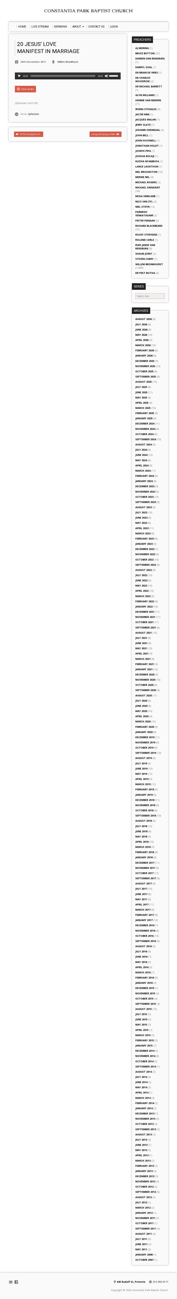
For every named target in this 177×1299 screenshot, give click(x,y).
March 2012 (143, 1207)
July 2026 (141, 324)
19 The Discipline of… (30, 134)
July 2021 (141, 638)
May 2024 (141, 460)
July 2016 (141, 951)
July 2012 (141, 1202)
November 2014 (145, 1056)
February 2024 (144, 475)
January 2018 (144, 857)
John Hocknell (145, 140)
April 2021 (141, 653)
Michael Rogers (146, 182)
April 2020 (141, 716)
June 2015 (141, 1019)
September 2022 (145, 564)
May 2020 (141, 711)
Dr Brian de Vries (146, 72)
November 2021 (145, 617)
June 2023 (141, 517)
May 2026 (141, 334)
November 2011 (145, 1218)
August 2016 (143, 946)
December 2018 (144, 800)
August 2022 (143, 570)
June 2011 (141, 1244)
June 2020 (141, 705)
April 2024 (141, 465)
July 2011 (141, 1239)
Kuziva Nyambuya (147, 161)
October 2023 (144, 496)
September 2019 (145, 752)
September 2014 (145, 1066)
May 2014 (141, 1087)
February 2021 (144, 664)
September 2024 (145, 439)
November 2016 (145, 930)
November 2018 (145, 805)
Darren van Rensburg (150, 58)
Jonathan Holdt (147, 145)
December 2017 (144, 862)
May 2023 (141, 522)
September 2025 (145, 376)
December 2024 (144, 423)
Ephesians (33, 114)
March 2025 (143, 408)
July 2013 (141, 1139)
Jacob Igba (142, 114)
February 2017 (144, 914)
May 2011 (141, 1249)
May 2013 (141, 1150)
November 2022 (145, 554)
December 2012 (144, 1176)
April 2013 (141, 1155)
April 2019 (141, 779)
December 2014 (144, 1050)
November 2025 (145, 366)
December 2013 (144, 1113)
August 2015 (143, 1009)
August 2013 (143, 1134)
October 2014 (144, 1061)
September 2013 (145, 1129)
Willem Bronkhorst (67, 61)
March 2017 (143, 909)
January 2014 (144, 1108)
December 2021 (144, 611)
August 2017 (143, 883)
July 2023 (141, 512)
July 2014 (141, 1077)
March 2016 (143, 972)
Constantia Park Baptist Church (88, 11)
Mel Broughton (146, 171)
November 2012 (145, 1181)
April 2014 (141, 1092)
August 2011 (143, 1233)
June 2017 (141, 894)
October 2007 (144, 1259)
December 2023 (144, 486)
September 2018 (145, 815)
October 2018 (144, 810)
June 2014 (141, 1082)
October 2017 (144, 873)
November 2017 (145, 868)
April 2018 (141, 841)
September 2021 (145, 627)
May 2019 (141, 773)
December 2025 (144, 361)
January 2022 (144, 606)
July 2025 (141, 387)
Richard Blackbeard (148, 225)
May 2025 (141, 397)
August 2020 (143, 695)
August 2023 (143, 507)
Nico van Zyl (144, 201)
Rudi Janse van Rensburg (145, 246)
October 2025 (144, 371)
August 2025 (143, 381)
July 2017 (141, 888)
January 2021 (144, 669)
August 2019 (143, 758)
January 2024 (144, 481)
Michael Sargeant (147, 187)
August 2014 (143, 1071)
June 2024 (141, 455)
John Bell (141, 135)
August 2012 (143, 1197)
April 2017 (141, 904)
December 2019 (144, 737)
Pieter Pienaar (145, 220)
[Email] (10, 1282)
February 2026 (144, 350)
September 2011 (145, 1228)
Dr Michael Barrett (148, 86)
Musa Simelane (145, 196)
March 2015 (143, 1035)
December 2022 (144, 549)
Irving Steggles (146, 109)
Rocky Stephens (146, 234)
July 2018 (141, 826)
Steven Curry (144, 258)
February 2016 (144, 977)
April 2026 (141, 340)
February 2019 (144, 789)
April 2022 (141, 590)
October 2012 (144, 1186)
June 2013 (141, 1144)
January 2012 (144, 1212)
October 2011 (144, 1223)
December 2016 (144, 925)
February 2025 (144, 413)
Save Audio (27, 89)
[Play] (19, 76)
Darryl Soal (143, 67)
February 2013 (144, 1165)
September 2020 (145, 690)
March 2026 (143, 345)
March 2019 (143, 784)
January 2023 (144, 543)
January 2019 (144, 794)
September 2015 (145, 1003)
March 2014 (143, 1098)
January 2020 (144, 732)
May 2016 (141, 962)
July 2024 (141, 449)
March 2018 (143, 847)
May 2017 (141, 899)
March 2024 (143, 470)
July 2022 (141, 575)
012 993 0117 (160, 1281)
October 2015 (144, 998)
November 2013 (145, 1118)
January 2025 (144, 418)
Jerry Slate (143, 124)
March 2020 (143, 721)
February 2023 (144, 538)
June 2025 (141, 392)
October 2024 (144, 434)
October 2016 (144, 935)
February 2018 (144, 852)
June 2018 (141, 831)
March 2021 (143, 659)
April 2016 (141, 967)
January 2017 (144, 920)
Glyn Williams (145, 95)
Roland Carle (144, 239)
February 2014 (144, 1103)
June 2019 (141, 768)
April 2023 (141, 528)
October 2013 (144, 1124)
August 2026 (143, 319)
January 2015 (144, 1045)
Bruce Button (145, 53)
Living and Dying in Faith (103, 134)
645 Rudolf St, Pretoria (131, 1281)
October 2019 (144, 747)
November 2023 (145, 491)
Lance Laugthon (146, 166)
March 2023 (143, 533)
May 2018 (141, 836)
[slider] (114, 75)
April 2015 (141, 1030)
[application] (68, 75)
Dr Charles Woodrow (142, 79)
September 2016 (145, 941)
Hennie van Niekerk (148, 100)
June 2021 (141, 643)
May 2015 (141, 1024)
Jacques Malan (145, 119)
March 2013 (143, 1160)
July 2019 (141, 763)
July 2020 (141, 700)
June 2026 (141, 329)
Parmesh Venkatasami (144, 213)
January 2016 (144, 982)
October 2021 (144, 622)
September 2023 (145, 502)
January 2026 (144, 355)
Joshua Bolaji (144, 156)
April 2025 (141, 402)
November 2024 (145, 429)
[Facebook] (16, 1282)
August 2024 (143, 444)
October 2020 (144, 685)
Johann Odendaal (147, 130)
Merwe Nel (142, 177)
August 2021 (143, 632)
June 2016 (141, 956)
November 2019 (145, 742)
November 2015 (145, 993)
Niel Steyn (142, 206)
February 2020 (144, 726)
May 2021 (141, 648)
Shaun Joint (143, 253)
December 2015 (144, 988)
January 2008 (144, 1254)
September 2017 (145, 878)
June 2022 (141, 580)
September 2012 (145, 1191)
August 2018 (143, 820)
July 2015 (141, 1014)
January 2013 (144, 1171)
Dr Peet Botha (145, 273)
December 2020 (144, 674)
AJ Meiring (142, 48)
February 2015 (144, 1040)
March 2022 (143, 596)
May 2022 (141, 585)
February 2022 (144, 601)
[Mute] (106, 76)
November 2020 (145, 679)
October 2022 (144, 559)
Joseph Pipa (143, 151)
